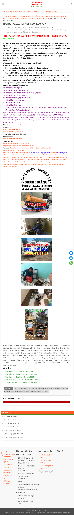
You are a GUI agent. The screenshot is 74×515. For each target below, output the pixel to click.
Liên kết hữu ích (9, 413)
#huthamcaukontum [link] (45, 159)
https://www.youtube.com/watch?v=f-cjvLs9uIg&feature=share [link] (31, 148)
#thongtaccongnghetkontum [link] (13, 162)
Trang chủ (6, 16)
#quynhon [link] (62, 164)
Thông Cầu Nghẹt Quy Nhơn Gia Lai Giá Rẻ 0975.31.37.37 (26, 383)
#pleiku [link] (5, 166)
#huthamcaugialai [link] (9, 152)
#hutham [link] (54, 152)
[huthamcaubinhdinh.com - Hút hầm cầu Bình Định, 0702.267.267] (37, 4)
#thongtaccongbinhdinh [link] (53, 155)
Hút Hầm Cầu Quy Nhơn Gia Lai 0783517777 (21, 377)
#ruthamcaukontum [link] (59, 159)
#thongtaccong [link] (17, 155)
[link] (16, 143)
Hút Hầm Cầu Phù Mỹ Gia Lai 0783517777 (21, 372)
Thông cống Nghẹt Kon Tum (13, 437)
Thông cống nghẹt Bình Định (13, 434)
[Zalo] (71, 258)
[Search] (72, 4)
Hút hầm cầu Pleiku (10, 416)
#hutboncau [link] (27, 155)
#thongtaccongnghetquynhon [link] (41, 157)
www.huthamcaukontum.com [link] (13, 139)
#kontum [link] (43, 164)
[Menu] (2, 4)
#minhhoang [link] (13, 166)
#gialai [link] (56, 164)
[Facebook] (71, 253)
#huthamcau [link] (7, 155)
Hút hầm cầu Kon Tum (11, 427)
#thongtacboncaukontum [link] (31, 162)
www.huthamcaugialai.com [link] (12, 129)
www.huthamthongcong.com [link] (13, 132)
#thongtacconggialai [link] (38, 155)
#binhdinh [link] (50, 164)
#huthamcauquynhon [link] (10, 157)
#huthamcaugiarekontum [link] (48, 162)
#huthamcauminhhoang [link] (11, 159)
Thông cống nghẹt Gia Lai (12, 430)
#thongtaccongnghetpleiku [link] (60, 157)
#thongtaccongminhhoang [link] (29, 159)
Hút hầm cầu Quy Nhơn (62, 512)
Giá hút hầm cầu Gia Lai (11, 420)
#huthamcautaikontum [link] (32, 164)
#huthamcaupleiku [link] (24, 157)
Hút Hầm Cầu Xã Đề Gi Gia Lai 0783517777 (21, 374)
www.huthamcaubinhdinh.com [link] (19, 125)
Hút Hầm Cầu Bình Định (11, 423)
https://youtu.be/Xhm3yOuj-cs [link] (13, 150)
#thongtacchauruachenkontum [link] (13, 164)
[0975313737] (71, 263)
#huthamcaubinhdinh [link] (23, 152)
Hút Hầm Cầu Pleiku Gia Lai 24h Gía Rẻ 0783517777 (24, 380)
